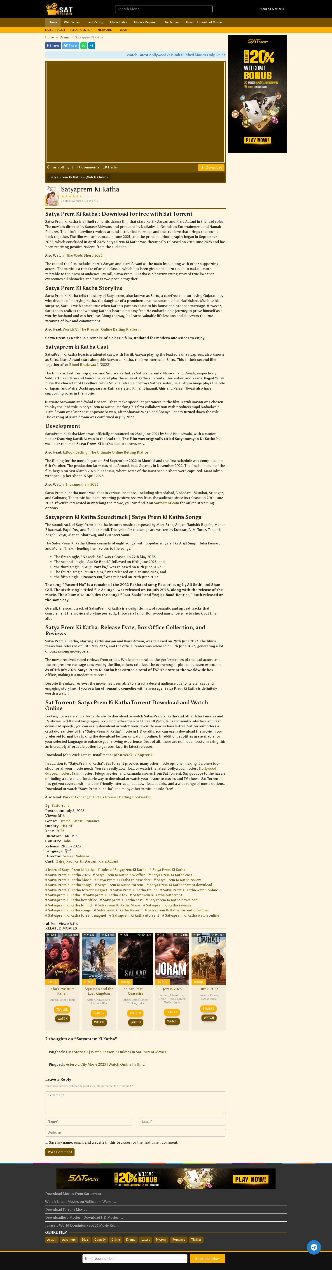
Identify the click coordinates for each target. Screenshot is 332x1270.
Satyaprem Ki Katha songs (69, 910)
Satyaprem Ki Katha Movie (119, 905)
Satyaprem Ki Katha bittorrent (157, 895)
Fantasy (96, 1003)
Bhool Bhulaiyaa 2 (84, 364)
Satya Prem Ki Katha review (179, 880)
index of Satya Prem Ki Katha (71, 870)
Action (91, 999)
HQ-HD (67, 826)
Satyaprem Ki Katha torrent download (178, 910)
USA (104, 1003)
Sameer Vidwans (76, 856)
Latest (77, 821)
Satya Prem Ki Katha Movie (69, 880)
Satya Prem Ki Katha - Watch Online (79, 177)
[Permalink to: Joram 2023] (172, 958)
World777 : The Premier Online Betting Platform (102, 329)
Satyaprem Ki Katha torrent (119, 910)
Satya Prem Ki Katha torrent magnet (77, 890)
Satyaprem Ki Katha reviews (168, 905)
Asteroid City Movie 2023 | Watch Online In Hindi (105, 1064)
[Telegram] (91, 45)
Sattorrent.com (166, 503)
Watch (63, 1018)
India (66, 841)
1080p (52, 982)
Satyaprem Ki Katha (64, 895)
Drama (64, 821)
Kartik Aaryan (85, 861)
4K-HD (162, 982)
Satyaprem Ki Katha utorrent (135, 915)
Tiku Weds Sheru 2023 (84, 255)
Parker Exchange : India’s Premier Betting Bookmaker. (107, 797)
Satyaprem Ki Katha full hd (70, 905)
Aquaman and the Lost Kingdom (99, 991)
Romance (92, 821)
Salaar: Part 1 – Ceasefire (136, 991)
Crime (135, 999)
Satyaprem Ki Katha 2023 (106, 895)
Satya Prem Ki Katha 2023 (69, 875)
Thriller (131, 1003)
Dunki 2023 (208, 989)
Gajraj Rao (64, 861)
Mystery (161, 1239)
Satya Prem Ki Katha (168, 870)
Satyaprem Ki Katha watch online (192, 915)
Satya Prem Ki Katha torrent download (181, 885)
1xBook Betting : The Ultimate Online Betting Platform (107, 452)
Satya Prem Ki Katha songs (70, 885)
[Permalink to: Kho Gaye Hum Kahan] (62, 958)
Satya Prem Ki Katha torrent (120, 885)
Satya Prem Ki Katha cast (172, 875)
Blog (85, 1239)
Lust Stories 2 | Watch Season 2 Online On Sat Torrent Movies (116, 1052)
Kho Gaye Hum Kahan (62, 991)
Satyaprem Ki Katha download (173, 900)
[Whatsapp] (83, 45)
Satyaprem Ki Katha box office (72, 900)
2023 (60, 831)
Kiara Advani (108, 861)
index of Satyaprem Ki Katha (123, 870)
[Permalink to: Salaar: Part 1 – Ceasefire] (135, 958)
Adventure (103, 999)
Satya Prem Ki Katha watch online (190, 890)
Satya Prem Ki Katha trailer (135, 890)
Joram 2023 (172, 989)
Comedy (204, 995)
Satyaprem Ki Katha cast (123, 900)
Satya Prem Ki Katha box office (120, 875)
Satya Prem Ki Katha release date (124, 880)
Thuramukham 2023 (81, 484)
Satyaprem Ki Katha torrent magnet (77, 915)
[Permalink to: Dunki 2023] (208, 958)
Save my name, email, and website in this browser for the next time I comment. (113, 1142)
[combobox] (164, 9)
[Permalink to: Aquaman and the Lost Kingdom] (99, 958)
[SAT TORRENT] (59, 9)
